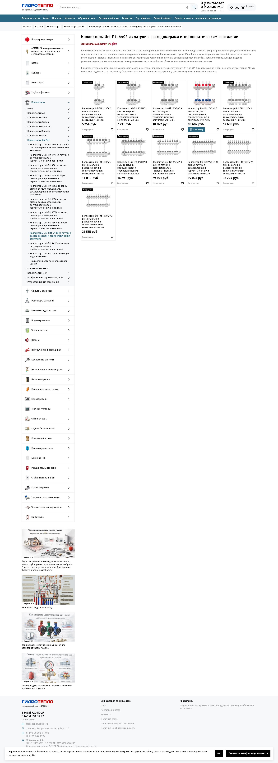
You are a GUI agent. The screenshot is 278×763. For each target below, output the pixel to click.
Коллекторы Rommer (38, 131)
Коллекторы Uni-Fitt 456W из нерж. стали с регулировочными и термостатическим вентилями (48, 225)
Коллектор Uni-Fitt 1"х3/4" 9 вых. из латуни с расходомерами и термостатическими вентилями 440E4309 (167, 168)
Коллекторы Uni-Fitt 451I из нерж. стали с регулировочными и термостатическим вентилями (48, 178)
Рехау (30, 108)
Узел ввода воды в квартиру (37, 607)
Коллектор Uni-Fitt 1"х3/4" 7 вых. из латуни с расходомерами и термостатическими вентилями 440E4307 (96, 168)
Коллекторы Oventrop (39, 126)
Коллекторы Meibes (38, 122)
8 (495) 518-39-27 (212, 7)
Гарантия (127, 18)
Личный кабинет (162, 18)
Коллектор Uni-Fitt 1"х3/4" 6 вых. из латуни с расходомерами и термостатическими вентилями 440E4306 (237, 114)
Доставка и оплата (110, 710)
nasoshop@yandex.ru (37, 724)
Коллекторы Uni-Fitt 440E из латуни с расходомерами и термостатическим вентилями (50, 236)
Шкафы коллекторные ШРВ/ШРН (45, 277)
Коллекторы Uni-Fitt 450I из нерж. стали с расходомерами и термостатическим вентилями (48, 168)
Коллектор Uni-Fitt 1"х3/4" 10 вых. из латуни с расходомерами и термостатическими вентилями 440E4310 (203, 168)
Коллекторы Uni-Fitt (38, 140)
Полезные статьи (31, 18)
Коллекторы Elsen (37, 273)
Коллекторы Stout (37, 117)
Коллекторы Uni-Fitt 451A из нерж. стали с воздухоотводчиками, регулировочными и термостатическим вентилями (48, 203)
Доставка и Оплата (109, 18)
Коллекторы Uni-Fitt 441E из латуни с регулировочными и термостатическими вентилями (49, 246)
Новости (56, 18)
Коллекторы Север (37, 268)
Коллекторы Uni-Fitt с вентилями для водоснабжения (49, 255)
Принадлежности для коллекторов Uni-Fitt (48, 262)
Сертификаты (142, 18)
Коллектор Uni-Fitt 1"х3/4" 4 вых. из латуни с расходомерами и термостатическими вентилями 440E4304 (167, 114)
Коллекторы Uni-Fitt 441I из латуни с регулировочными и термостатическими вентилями (49, 158)
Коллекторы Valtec (37, 135)
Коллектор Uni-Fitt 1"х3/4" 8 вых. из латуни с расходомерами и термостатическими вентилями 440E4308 (132, 168)
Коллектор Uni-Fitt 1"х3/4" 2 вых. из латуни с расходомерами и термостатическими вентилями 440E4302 (96, 114)
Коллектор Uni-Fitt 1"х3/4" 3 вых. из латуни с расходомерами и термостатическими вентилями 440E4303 (132, 114)
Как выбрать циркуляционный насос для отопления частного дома (43, 646)
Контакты (70, 18)
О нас (46, 18)
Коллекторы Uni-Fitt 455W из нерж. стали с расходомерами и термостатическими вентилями (48, 215)
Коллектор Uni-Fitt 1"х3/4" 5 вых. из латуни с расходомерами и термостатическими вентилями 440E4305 (202, 114)
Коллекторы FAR (36, 113)
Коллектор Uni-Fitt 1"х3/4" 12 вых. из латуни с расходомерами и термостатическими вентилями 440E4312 (97, 222)
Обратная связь (86, 18)
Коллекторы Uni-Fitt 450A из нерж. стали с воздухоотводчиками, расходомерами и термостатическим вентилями (49, 190)
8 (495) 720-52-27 (212, 3)
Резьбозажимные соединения (43, 282)
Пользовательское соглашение (117, 723)
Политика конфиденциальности (118, 728)
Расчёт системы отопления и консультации (198, 18)
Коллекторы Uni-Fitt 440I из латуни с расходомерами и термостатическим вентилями (49, 147)
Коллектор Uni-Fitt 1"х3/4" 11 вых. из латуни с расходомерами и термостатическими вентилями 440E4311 (238, 168)
